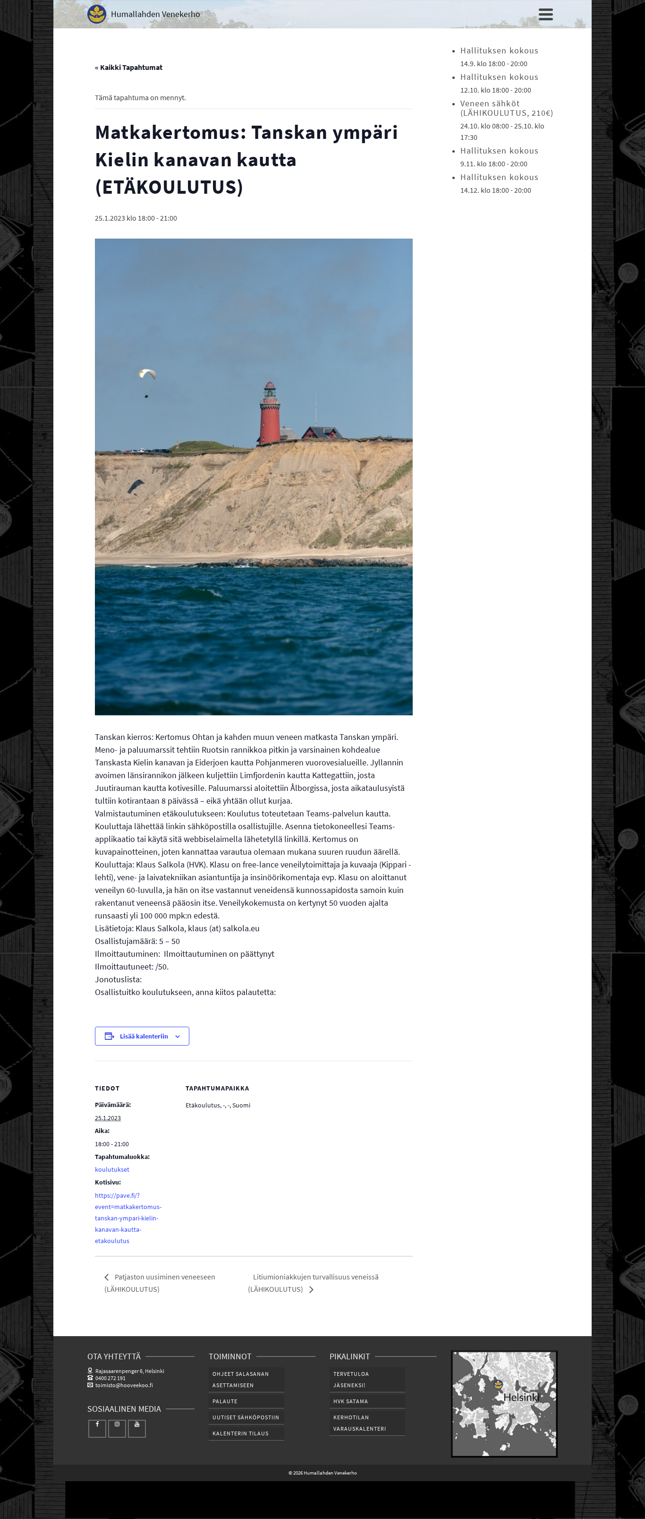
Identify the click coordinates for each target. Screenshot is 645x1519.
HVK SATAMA (350, 1401)
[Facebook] (97, 1429)
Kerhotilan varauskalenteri (359, 1423)
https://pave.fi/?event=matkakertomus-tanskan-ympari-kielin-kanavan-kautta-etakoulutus (128, 1218)
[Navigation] (546, 14)
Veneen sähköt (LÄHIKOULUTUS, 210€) (507, 108)
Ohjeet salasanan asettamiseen (240, 1379)
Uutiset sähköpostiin (246, 1417)
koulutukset (112, 1169)
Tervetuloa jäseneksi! (351, 1379)
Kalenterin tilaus (240, 1433)
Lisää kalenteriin (144, 1036)
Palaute (225, 1401)
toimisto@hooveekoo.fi (124, 1385)
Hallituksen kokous (499, 50)
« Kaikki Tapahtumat (128, 67)
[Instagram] (117, 1429)
